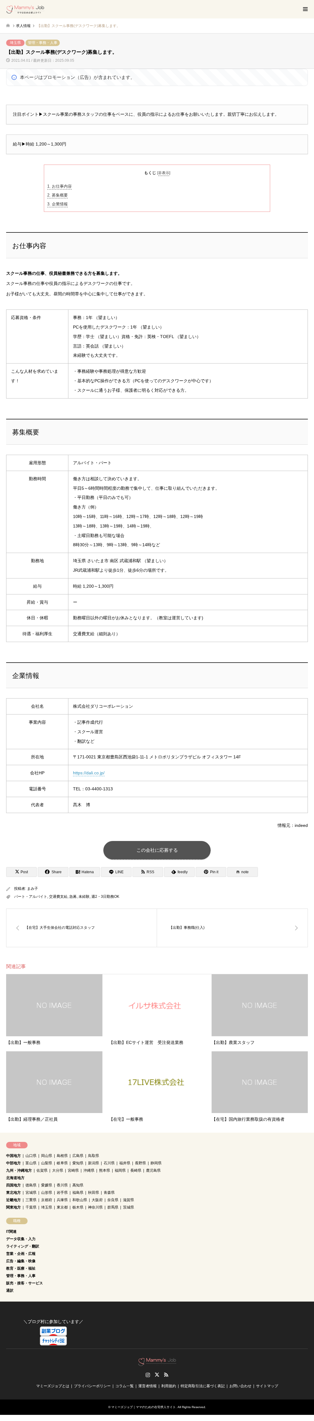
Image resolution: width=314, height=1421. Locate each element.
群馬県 (112, 1207)
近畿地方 (13, 1200)
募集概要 (57, 195)
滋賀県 (128, 1200)
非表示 (163, 173)
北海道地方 (15, 1178)
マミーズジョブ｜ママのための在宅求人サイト (143, 1407)
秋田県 (93, 1192)
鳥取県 (93, 1156)
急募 (73, 896)
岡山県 (46, 1156)
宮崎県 (73, 1170)
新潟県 (93, 1163)
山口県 (30, 1156)
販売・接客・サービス (24, 1283)
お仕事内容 (59, 186)
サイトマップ (267, 1386)
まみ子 (32, 888)
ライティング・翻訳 (22, 1246)
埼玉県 (15, 43)
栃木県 (77, 1207)
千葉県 (30, 1207)
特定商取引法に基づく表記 (203, 1386)
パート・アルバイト (30, 896)
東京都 (62, 1207)
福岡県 (120, 1170)
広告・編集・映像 (21, 1261)
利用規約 (168, 1386)
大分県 (57, 1170)
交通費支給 (58, 896)
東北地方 (13, 1192)
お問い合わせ (240, 1386)
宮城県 (30, 1192)
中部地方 (13, 1163)
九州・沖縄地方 (19, 1170)
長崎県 (135, 1170)
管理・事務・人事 (42, 43)
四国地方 (13, 1185)
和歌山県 (79, 1200)
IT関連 (11, 1231)
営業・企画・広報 (21, 1254)
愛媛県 (46, 1185)
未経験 (84, 896)
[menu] (305, 9)
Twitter (157, 1374)
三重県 (30, 1200)
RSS (166, 1374)
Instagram (148, 1374)
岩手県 (62, 1192)
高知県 (77, 1185)
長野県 (140, 1163)
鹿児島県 (153, 1170)
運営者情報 (147, 1386)
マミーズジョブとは (52, 1386)
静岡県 (156, 1163)
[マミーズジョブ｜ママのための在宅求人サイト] (25, 9)
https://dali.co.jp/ (89, 772)
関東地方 (13, 1207)
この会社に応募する (157, 850)
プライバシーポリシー (92, 1386)
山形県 (46, 1192)
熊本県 (104, 1170)
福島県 (77, 1192)
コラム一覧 (124, 1386)
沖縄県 (88, 1170)
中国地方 (13, 1156)
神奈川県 (95, 1207)
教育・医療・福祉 (21, 1268)
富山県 (30, 1163)
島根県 (62, 1156)
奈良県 (112, 1200)
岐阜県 (62, 1163)
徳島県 (30, 1185)
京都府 (46, 1200)
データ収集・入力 (21, 1239)
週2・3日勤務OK (105, 896)
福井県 (124, 1163)
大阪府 (97, 1200)
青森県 (109, 1192)
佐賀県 (42, 1170)
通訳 (9, 1290)
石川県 (109, 1163)
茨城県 (128, 1207)
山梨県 (46, 1163)
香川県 (62, 1185)
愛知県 (77, 1163)
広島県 (77, 1156)
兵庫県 (62, 1200)
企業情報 (57, 204)
